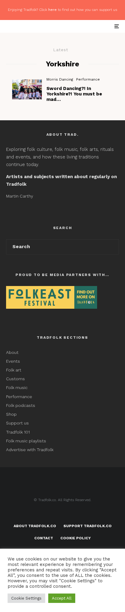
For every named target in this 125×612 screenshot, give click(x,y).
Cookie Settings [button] (26, 598)
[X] (63, 513)
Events (13, 361)
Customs (15, 378)
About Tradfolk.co (35, 526)
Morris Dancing (59, 79)
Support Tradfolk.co (87, 526)
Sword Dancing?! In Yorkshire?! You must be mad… (74, 94)
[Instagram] (74, 513)
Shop (11, 414)
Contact (43, 538)
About (12, 352)
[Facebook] (51, 513)
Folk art (14, 370)
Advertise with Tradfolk (29, 449)
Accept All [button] (62, 598)
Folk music (17, 387)
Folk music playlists (26, 440)
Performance (88, 79)
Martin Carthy (19, 196)
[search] (112, 247)
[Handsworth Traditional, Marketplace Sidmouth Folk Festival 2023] (27, 89)
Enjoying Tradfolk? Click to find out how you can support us (62, 10)
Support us (17, 423)
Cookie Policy (75, 538)
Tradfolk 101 (18, 432)
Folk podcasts (20, 405)
